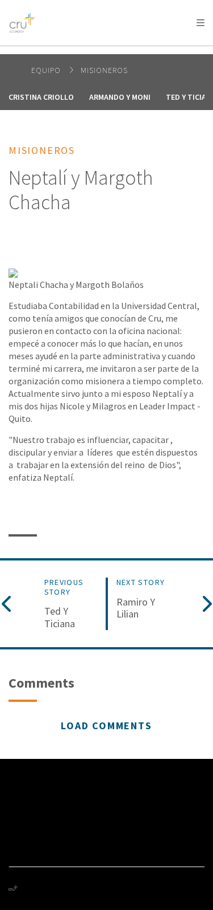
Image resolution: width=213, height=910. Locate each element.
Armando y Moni (120, 97)
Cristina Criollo (41, 97)
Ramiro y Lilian (135, 608)
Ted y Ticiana (59, 617)
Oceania (98, 51)
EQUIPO (47, 70)
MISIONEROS (104, 70)
